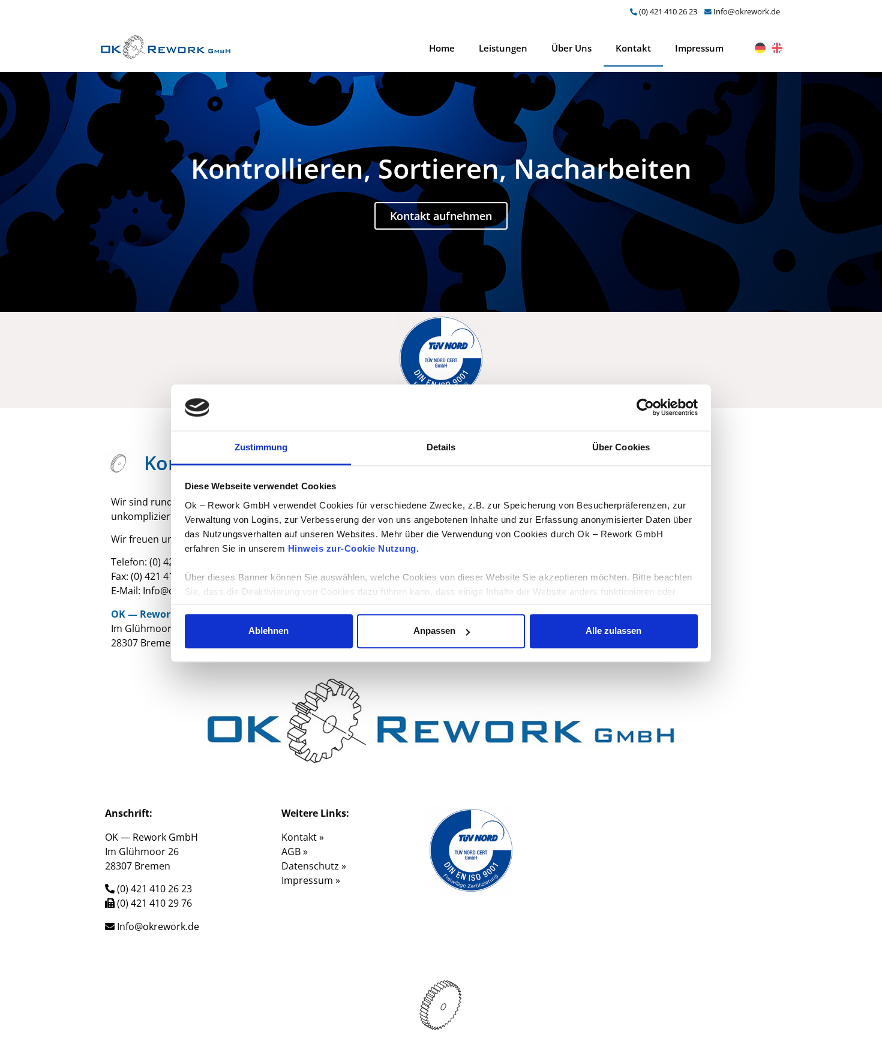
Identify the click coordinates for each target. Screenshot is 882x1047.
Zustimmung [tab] (261, 447)
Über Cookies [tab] (621, 447)
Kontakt (633, 48)
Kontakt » (302, 837)
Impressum (699, 48)
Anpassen (434, 631)
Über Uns (571, 48)
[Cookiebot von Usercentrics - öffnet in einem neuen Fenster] (645, 408)
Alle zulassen (613, 631)
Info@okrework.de (746, 11)
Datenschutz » (313, 865)
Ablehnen (268, 631)
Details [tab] (441, 447)
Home (442, 48)
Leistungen (503, 48)
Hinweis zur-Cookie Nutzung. (353, 548)
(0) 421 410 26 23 (668, 11)
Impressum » (310, 880)
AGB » (294, 851)
